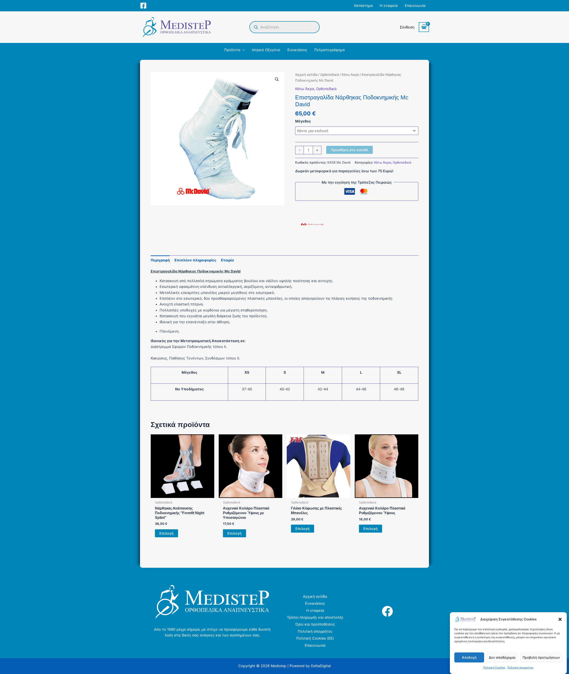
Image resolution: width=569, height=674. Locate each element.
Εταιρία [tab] (227, 260)
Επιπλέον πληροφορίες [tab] (195, 260)
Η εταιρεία (315, 610)
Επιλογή (166, 533)
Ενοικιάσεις (315, 603)
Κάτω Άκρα (350, 75)
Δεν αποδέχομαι (502, 657)
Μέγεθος (303, 121)
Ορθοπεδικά (329, 75)
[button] (560, 619)
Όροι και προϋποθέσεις (315, 624)
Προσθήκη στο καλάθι (349, 150)
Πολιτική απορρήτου (520, 667)
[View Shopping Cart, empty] (424, 27)
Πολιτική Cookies (494, 667)
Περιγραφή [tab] (160, 260)
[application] (242, 49)
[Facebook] (143, 5)
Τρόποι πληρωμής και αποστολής (315, 617)
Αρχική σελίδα (306, 75)
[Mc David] (312, 224)
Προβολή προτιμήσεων (541, 657)
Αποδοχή (469, 657)
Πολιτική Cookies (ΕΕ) (315, 638)
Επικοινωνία (315, 645)
